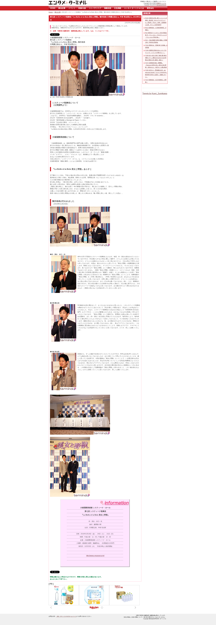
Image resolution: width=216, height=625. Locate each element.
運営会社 (150, 8)
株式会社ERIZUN (161, 4)
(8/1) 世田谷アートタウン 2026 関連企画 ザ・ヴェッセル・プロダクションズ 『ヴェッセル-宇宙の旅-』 (156, 35)
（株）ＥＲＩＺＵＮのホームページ (66, 616)
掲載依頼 (107, 8)
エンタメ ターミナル (74, 3)
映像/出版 (82, 8)
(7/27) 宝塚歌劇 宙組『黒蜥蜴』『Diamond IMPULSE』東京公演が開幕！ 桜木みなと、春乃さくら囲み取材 (156, 65)
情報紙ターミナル (161, 3)
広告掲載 (117, 8)
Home (51, 12)
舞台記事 (61, 8)
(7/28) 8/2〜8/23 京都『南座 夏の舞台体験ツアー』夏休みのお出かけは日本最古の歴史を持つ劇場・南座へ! (156, 58)
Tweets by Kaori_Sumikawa (154, 93)
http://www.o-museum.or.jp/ (95, 556)
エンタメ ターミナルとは (134, 8)
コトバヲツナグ (95, 8)
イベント (71, 8)
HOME (52, 8)
